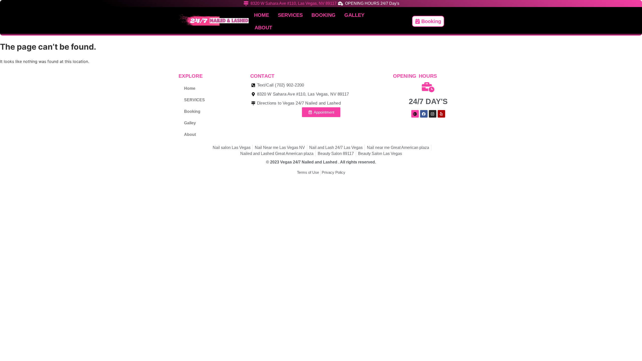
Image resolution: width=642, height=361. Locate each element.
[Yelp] (441, 114)
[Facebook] (424, 114)
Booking (323, 15)
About (263, 27)
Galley (354, 15)
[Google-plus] (415, 114)
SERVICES (290, 15)
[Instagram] (432, 114)
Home (261, 15)
